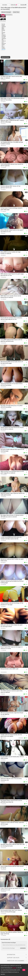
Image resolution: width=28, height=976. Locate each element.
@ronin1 (4, 49)
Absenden (23, 948)
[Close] (26, 970)
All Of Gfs (4, 737)
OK (24, 970)
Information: (11, 954)
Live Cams (4, 4)
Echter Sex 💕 (14, 4)
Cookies (14, 967)
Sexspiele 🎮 (23, 4)
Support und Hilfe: (13, 957)
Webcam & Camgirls (6, 12)
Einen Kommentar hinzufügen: (9, 942)
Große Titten (16, 12)
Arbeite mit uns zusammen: (15, 960)
